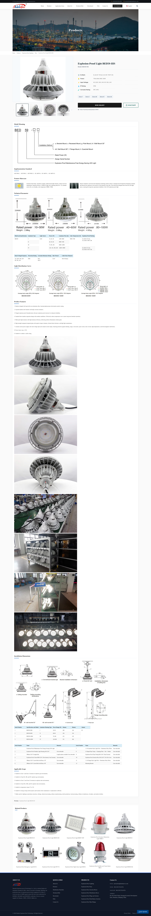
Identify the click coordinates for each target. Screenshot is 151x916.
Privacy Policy (127, 913)
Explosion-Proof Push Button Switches (90, 899)
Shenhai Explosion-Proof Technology (24, 913)
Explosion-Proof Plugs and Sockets (90, 896)
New (36, 53)
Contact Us (105, 6)
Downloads (90, 6)
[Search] (137, 6)
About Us (69, 6)
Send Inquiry (100, 105)
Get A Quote (117, 6)
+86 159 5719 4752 (117, 1)
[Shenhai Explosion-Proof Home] (30, 884)
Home (42, 6)
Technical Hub (79, 6)
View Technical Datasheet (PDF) (89, 109)
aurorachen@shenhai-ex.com (131, 1)
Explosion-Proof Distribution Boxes (90, 892)
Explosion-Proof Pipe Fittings (88, 902)
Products (49, 6)
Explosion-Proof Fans (86, 886)
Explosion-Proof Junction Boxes (89, 889)
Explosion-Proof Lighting (27, 53)
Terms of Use (135, 913)
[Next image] (72, 110)
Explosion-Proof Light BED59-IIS (27, 800)
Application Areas (59, 6)
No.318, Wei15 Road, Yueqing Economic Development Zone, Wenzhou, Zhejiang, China (123, 896)
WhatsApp (132, 105)
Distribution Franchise (58, 889)
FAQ (98, 6)
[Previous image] (14, 110)
